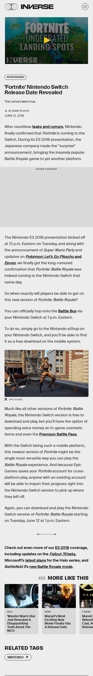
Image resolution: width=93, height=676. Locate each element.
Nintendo (15, 657)
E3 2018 (62, 547)
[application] (46, 40)
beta (62, 554)
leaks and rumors (47, 126)
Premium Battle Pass (58, 434)
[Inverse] (37, 6)
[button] (46, 40)
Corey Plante (20, 110)
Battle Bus (67, 311)
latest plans (35, 560)
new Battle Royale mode (50, 566)
